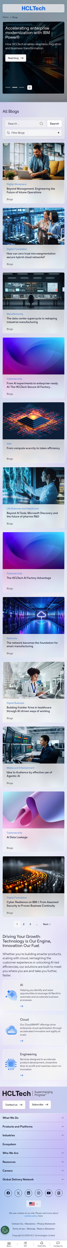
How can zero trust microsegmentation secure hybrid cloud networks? (31, 255)
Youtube (48, 1193)
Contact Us (17, 1223)
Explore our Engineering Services (33, 1064)
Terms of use (19, 1228)
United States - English (33, 1204)
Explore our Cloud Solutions (33, 1030)
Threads (59, 1193)
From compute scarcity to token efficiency (33, 448)
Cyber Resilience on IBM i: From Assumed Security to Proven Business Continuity (32, 903)
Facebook (8, 1193)
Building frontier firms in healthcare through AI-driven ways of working (29, 709)
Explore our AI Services (33, 995)
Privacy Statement (46, 1223)
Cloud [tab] (14, 87)
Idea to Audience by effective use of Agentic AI (29, 774)
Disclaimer (30, 1223)
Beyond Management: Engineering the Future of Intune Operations (31, 190)
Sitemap (31, 1228)
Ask (25, 1246)
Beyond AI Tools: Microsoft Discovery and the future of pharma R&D (32, 514)
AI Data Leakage (17, 837)
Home (6, 17)
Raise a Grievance (46, 1228)
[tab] (29, 87)
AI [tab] (7, 87)
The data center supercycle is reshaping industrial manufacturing (32, 320)
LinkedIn (28, 1193)
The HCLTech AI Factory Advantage (29, 578)
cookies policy (31, 1216)
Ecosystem (9, 1144)
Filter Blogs (18, 132)
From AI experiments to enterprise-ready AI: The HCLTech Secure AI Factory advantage (32, 385)
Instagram (38, 1193)
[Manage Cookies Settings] (5, 1230)
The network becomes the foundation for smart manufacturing (32, 644)
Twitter (18, 1193)
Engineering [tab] (21, 87)
